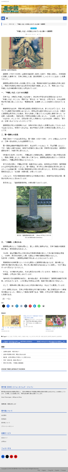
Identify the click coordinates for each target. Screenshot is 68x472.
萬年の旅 (11, 24)
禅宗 (37, 336)
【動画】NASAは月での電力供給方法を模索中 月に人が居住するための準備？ (50, 342)
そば (8, 336)
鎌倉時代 (54, 336)
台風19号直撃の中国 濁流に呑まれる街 (14, 354)
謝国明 (49, 336)
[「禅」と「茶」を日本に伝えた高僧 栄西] (11, 321)
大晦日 (19, 336)
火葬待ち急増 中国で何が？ (11, 351)
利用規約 (3, 419)
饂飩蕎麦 (59, 336)
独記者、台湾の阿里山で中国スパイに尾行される (17, 357)
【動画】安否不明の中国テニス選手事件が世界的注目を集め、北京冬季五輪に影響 (17, 342)
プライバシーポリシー (7, 426)
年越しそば (28, 336)
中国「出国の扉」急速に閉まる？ (12, 360)
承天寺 (33, 336)
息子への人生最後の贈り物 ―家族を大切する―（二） (56, 328)
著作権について (5, 423)
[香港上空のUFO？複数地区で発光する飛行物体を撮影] (34, 321)
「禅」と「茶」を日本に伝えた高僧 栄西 (11, 328)
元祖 (11, 336)
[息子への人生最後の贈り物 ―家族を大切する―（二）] (56, 321)
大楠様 (23, 336)
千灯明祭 (15, 336)
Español (57, 470)
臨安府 (45, 336)
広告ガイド (4, 438)
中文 (39, 470)
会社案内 (3, 415)
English (44, 470)
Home (5, 24)
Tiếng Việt (50, 470)
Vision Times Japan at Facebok (13, 369)
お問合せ (3, 441)
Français (63, 470)
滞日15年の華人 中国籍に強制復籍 (13, 363)
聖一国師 (41, 336)
